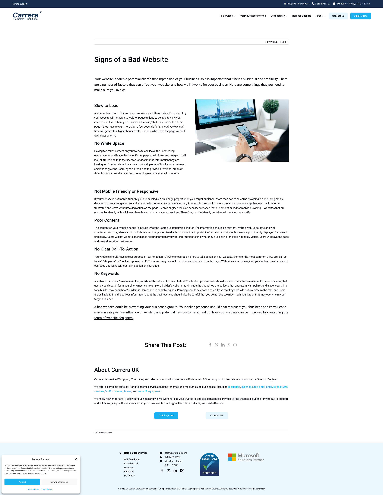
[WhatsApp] (229, 345)
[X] (216, 345)
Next (283, 41)
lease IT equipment (149, 391)
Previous (272, 41)
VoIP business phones (118, 391)
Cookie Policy (33, 489)
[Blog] (182, 470)
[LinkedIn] (223, 345)
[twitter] (169, 470)
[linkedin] (175, 470)
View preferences (59, 482)
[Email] (235, 345)
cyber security (249, 386)
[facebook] (162, 470)
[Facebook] (210, 345)
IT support (234, 386)
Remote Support (19, 4)
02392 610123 (322, 3)
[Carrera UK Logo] (27, 11)
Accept (22, 482)
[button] (75, 459)
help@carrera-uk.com (176, 452)
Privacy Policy (46, 489)
